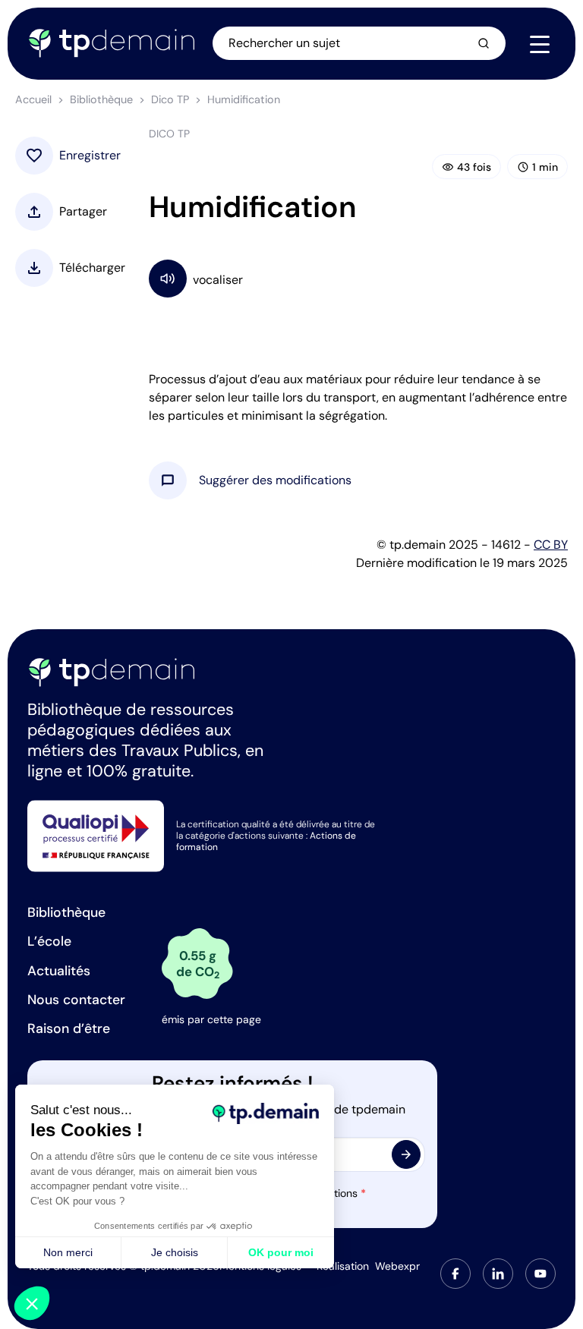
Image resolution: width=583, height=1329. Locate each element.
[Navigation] (540, 44)
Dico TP (170, 99)
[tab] (455, 1273)
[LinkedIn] (498, 1273)
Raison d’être (68, 1028)
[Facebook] (455, 1273)
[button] (275, 480)
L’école (49, 941)
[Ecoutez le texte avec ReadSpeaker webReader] (358, 278)
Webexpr (397, 1266)
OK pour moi (281, 1252)
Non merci (68, 1252)
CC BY (551, 545)
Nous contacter (76, 999)
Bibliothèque (101, 99)
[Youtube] (540, 1273)
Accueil (33, 99)
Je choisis (174, 1252)
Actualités (58, 970)
